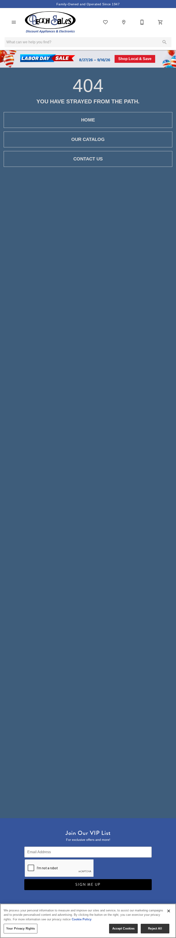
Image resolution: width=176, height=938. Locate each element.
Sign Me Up (88, 884)
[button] (13, 22)
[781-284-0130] (142, 22)
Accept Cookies (123, 928)
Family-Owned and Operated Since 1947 (88, 4)
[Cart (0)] (160, 22)
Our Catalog (88, 139)
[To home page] (50, 22)
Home (88, 119)
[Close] (169, 911)
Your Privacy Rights (20, 928)
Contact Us (88, 158)
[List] (105, 22)
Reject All (155, 928)
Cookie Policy (81, 919)
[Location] (123, 22)
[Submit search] (165, 42)
